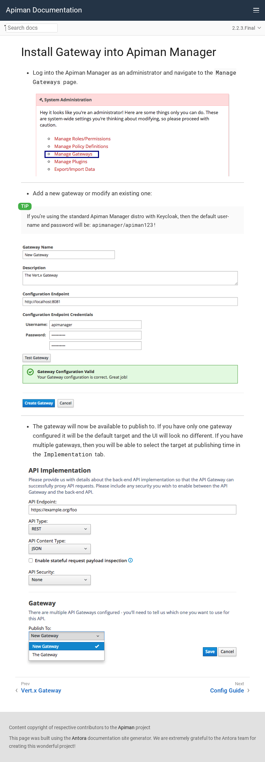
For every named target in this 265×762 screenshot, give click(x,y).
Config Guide (227, 690)
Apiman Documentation (44, 10)
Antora (79, 738)
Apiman (126, 727)
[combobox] (32, 28)
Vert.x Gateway (41, 690)
